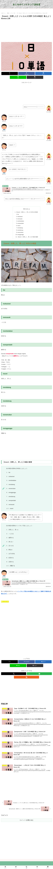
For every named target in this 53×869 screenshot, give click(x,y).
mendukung (20, 230)
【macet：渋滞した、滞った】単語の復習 (27, 236)
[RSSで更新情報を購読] (26, 677)
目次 (24, 209)
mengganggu (20, 234)
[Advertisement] (26, 30)
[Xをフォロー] (13, 673)
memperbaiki (20, 223)
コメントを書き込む (26, 820)
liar (18, 214)
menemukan (20, 232)
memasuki (19, 218)
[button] (35, 77)
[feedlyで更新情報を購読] (39, 673)
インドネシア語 (5, 601)
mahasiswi (20, 216)
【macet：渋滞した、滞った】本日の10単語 (27, 212)
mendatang (20, 227)
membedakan (20, 221)
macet (18, 225)
